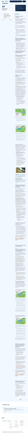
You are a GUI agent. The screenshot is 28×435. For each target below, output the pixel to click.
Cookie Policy (10, 422)
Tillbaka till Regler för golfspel (5, 3)
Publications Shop (17, 426)
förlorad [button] (19, 71)
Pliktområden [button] (16, 18)
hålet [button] (19, 90)
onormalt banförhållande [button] (18, 202)
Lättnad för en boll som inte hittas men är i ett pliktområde (7, 16)
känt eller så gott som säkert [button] (18, 58)
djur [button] (24, 392)
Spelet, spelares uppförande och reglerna (10, 408)
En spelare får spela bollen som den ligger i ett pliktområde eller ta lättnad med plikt (7, 15)
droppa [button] (23, 208)
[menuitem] (3, 1)
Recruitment (10, 424)
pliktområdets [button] (21, 31)
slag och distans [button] (20, 72)
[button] (23, 1)
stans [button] (17, 204)
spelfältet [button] (17, 44)
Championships (12, 1)
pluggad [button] (17, 387)
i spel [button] (24, 62)
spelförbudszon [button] (17, 194)
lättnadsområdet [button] (18, 162)
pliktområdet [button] (20, 22)
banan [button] (17, 67)
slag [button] (17, 286)
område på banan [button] (21, 35)
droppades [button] (17, 104)
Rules (15, 1)
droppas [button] (16, 91)
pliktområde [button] (21, 21)
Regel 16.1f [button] (17, 235)
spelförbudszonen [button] (24, 212)
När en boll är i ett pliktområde (6, 14)
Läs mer (5, 411)
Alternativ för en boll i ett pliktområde (7, 13)
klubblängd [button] (22, 214)
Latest (20, 1)
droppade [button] (19, 270)
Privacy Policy (16, 422)
